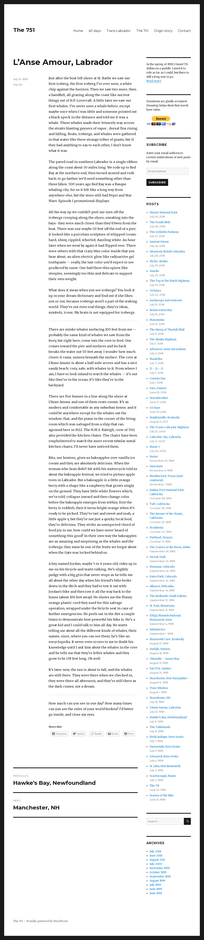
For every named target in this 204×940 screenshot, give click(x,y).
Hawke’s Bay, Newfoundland (168, 717)
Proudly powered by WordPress (47, 921)
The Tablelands (160, 727)
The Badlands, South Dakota (168, 596)
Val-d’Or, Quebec (160, 668)
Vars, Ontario (158, 388)
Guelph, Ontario (160, 649)
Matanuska (157, 320)
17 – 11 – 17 (156, 368)
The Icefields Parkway (164, 232)
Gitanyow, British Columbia (167, 251)
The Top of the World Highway (170, 281)
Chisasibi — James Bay (164, 658)
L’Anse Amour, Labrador (165, 707)
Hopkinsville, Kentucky (165, 417)
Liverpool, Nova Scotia (164, 756)
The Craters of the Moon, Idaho (170, 547)
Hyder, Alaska (159, 261)
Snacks (154, 271)
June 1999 (156, 889)
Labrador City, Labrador (165, 437)
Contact (184, 31)
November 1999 (160, 868)
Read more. (154, 81)
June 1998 (156, 893)
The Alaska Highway (163, 339)
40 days (95, 31)
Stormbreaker (159, 398)
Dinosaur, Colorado (162, 566)
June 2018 (156, 855)
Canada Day (158, 378)
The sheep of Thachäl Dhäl (167, 329)
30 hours (155, 290)
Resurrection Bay (161, 310)
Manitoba (156, 359)
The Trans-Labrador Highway (169, 427)
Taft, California (160, 504)
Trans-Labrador (118, 31)
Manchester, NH (160, 698)
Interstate (156, 466)
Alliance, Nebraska (162, 586)
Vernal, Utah (158, 557)
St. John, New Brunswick (165, 766)
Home (78, 31)
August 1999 (157, 880)
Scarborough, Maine (163, 776)
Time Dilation (159, 688)
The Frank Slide (160, 222)
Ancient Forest (159, 241)
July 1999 (155, 885)
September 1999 (160, 876)
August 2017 (157, 860)
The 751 (24, 29)
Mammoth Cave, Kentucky (167, 639)
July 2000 (156, 864)
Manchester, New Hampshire (168, 678)
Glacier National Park (163, 212)
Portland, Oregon (161, 537)
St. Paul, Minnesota (162, 605)
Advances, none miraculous (168, 349)
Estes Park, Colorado (163, 576)
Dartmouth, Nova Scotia (165, 746)
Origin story (163, 31)
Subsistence (157, 629)
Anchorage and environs (166, 300)
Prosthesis (156, 527)
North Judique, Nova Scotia (166, 737)
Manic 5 (155, 446)
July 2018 (155, 851)
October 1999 (158, 872)
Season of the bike (162, 795)
